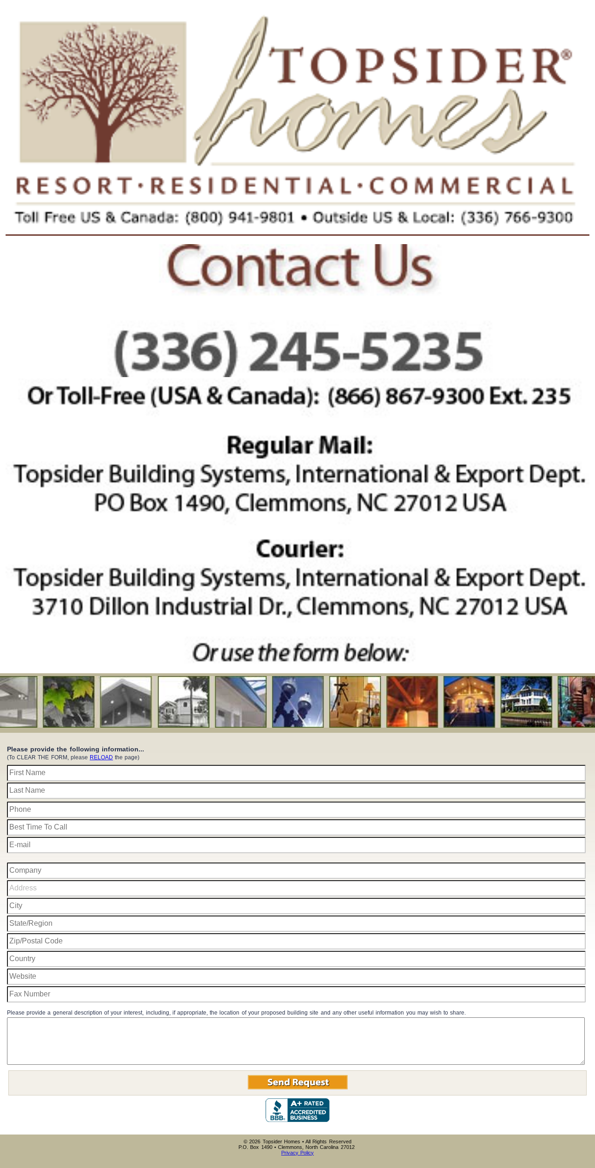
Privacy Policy (297, 1152)
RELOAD (101, 757)
